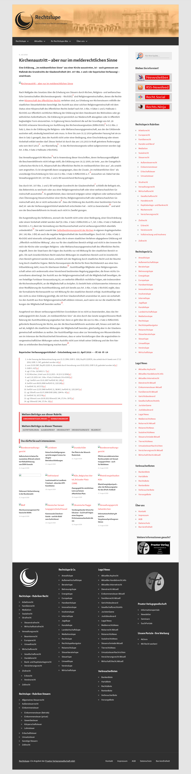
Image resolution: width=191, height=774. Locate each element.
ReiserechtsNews (146, 427)
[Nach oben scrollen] (186, 769)
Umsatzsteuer (147, 175)
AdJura (144, 639)
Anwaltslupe (144, 257)
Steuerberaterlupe (147, 334)
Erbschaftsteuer (148, 171)
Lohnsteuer (29, 728)
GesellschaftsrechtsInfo (149, 400)
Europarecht (144, 134)
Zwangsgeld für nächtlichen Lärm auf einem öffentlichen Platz (82, 491)
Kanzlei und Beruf (146, 143)
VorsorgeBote (145, 494)
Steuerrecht (144, 157)
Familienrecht (145, 139)
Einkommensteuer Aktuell (150, 387)
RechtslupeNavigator (148, 325)
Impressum (144, 515)
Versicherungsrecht (149, 214)
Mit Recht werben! (149, 643)
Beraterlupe (144, 266)
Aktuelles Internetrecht (149, 378)
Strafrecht (143, 182)
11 (33, 228)
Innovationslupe (146, 289)
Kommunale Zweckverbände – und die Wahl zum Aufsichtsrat (54, 516)
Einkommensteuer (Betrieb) (36, 712)
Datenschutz (144, 523)
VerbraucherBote (146, 489)
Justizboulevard (146, 409)
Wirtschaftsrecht (146, 191)
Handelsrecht (147, 200)
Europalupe (144, 280)
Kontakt (142, 511)
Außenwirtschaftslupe (148, 262)
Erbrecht (145, 225)
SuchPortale (146, 623)
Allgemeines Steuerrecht (33, 699)
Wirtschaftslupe (146, 352)
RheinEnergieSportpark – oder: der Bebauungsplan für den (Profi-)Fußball (108, 487)
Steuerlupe (143, 338)
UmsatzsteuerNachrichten (151, 445)
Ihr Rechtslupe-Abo (59, 41)
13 (62, 302)
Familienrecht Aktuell (148, 391)
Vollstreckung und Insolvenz (153, 234)
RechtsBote (144, 480)
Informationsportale (150, 609)
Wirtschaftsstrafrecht (34, 626)
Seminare (145, 618)
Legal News (144, 414)
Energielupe (144, 275)
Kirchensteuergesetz (80, 430)
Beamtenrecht (30, 636)
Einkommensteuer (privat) (35, 419)
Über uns (81, 41)
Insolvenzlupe (145, 293)
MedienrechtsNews (147, 418)
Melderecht (96, 430)
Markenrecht (146, 209)
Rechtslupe (48, 17)
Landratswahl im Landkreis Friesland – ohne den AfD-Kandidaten (55, 483)
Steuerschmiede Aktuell (149, 436)
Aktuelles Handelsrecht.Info (151, 373)
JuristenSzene (145, 405)
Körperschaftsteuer (33, 724)
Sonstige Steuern (30, 740)
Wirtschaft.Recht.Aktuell (149, 454)
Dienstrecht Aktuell (147, 382)
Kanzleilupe (144, 307)
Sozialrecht (144, 152)
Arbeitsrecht (144, 130)
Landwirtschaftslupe (148, 311)
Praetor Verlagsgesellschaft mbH (60, 761)
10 (110, 204)
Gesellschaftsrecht (149, 196)
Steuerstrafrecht (31, 622)
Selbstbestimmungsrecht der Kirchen (75, 230)
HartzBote (143, 476)
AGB (140, 519)
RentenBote (144, 485)
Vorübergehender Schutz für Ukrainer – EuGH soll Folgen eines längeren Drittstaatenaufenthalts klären (83, 515)
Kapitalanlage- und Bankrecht (154, 205)
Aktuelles (38, 41)
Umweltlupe (144, 343)
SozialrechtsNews (147, 432)
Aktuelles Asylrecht (147, 369)
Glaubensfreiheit (48, 430)
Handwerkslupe (146, 284)
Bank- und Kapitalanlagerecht (37, 661)
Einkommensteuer (149, 166)
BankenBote (144, 471)
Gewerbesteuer (31, 720)
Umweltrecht (30, 644)
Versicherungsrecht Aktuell (151, 450)
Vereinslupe (144, 347)
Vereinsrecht (146, 229)
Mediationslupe (145, 316)
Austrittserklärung (31, 430)
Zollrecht (143, 240)
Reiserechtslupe (146, 329)
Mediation (143, 148)
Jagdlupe (143, 302)
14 (68, 343)
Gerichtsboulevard (147, 396)
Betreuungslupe (146, 271)
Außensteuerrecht (149, 162)
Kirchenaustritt (63, 430)
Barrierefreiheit (145, 526)
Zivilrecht (143, 220)
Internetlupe (144, 298)
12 (68, 265)
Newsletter (146, 614)
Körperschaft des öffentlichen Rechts (42, 100)
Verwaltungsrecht (59, 419)
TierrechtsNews (146, 441)
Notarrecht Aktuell (147, 423)
